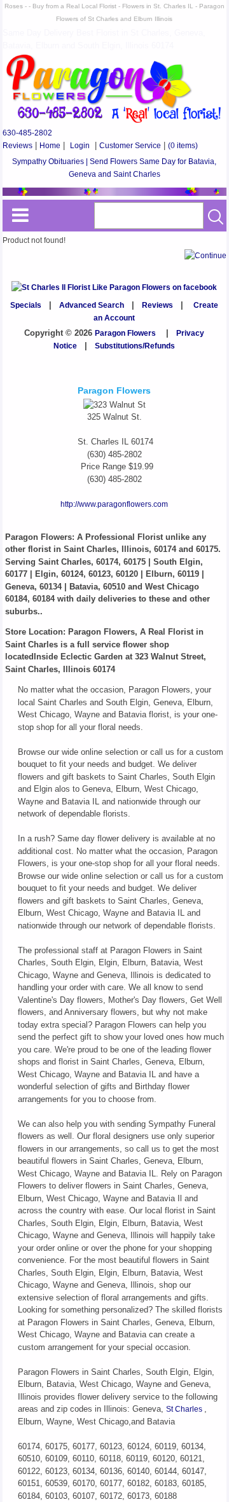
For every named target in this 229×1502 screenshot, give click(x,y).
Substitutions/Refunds (135, 345)
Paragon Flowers (125, 333)
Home (49, 145)
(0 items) (183, 145)
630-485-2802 (27, 132)
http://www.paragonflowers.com (114, 504)
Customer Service (130, 145)
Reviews (17, 145)
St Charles (185, 1409)
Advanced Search (91, 305)
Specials (25, 305)
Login (80, 145)
